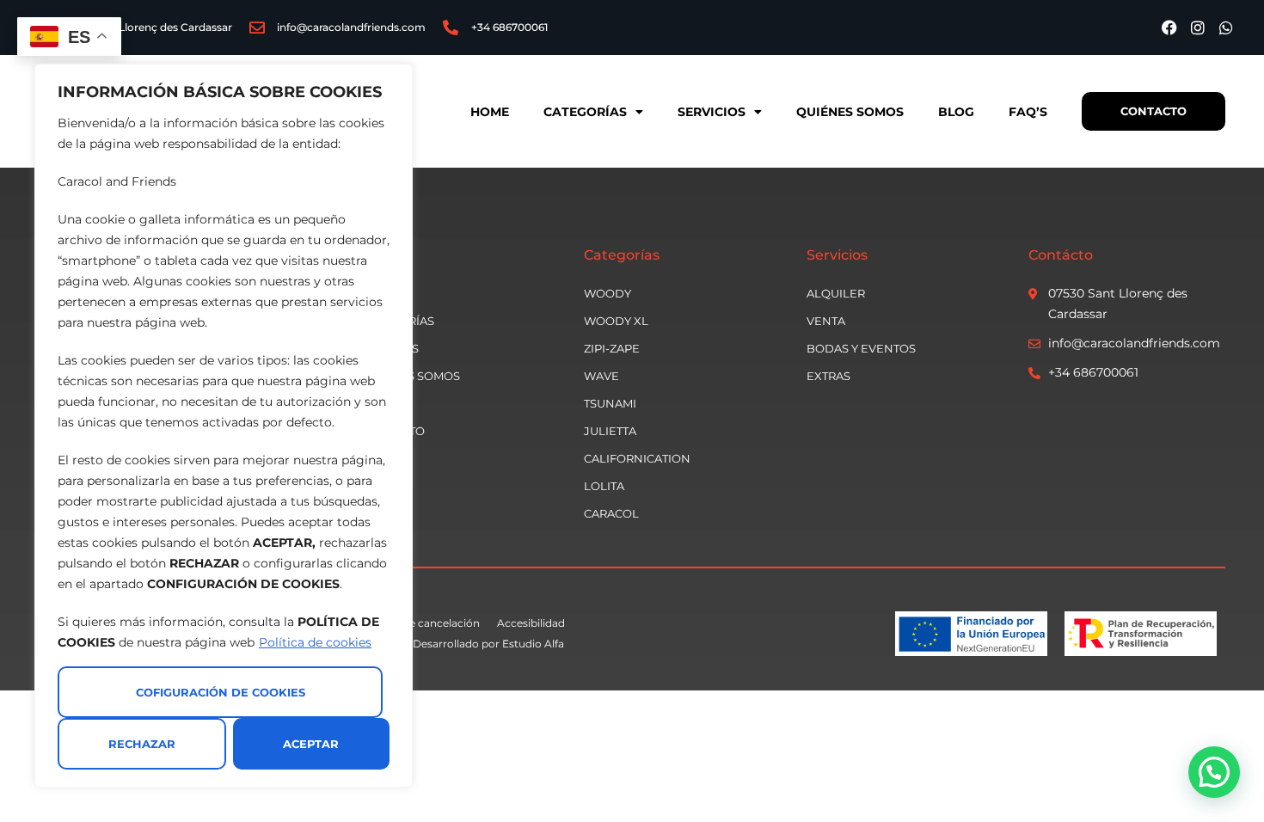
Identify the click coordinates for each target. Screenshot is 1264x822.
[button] (1214, 772)
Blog (956, 112)
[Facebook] (1169, 27)
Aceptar (311, 744)
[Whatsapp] (1226, 27)
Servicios (712, 112)
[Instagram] (1198, 27)
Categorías (585, 112)
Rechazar (141, 744)
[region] (223, 426)
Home (489, 112)
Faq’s (1028, 112)
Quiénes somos (850, 112)
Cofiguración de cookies (220, 692)
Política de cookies (315, 642)
